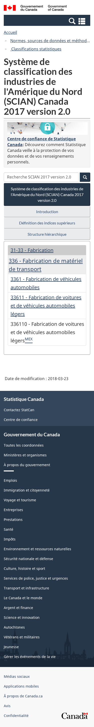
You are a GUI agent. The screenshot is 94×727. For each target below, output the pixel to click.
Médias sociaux (17, 676)
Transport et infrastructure (26, 588)
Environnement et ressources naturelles (37, 549)
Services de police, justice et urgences (36, 578)
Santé (8, 529)
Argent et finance (18, 607)
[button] (47, 20)
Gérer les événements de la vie (30, 656)
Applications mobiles (21, 686)
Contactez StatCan (19, 409)
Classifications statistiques (35, 49)
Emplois (10, 480)
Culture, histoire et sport (24, 568)
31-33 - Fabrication (32, 250)
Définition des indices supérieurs (47, 222)
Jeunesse (11, 646)
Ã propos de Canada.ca (23, 696)
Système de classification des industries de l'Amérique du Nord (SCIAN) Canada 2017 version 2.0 (47, 194)
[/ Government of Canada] (35, 8)
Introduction (47, 211)
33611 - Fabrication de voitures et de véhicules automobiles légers (46, 305)
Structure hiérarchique (47, 234)
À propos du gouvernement (27, 464)
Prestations (13, 519)
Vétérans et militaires (22, 637)
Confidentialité (16, 715)
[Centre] (47, 128)
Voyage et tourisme (20, 500)
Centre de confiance (21, 419)
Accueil (10, 32)
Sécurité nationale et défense (28, 558)
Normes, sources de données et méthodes (50, 40)
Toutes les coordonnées (24, 445)
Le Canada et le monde (23, 597)
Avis (7, 705)
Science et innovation (22, 617)
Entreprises (13, 509)
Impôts (10, 539)
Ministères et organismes (25, 455)
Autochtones (14, 627)
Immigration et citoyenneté (27, 490)
